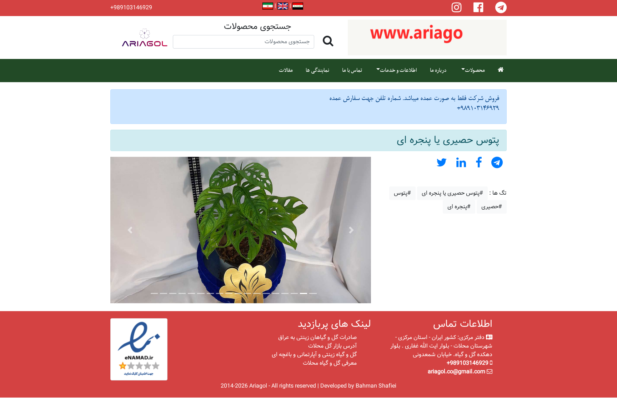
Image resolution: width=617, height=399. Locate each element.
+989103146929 (131, 8)
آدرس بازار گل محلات (332, 345)
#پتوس (402, 193)
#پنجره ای (459, 206)
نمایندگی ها (317, 70)
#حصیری (491, 206)
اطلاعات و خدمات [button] (398, 70)
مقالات (286, 70)
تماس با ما (352, 70)
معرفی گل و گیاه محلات (330, 363)
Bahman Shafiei (376, 385)
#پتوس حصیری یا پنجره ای (452, 193)
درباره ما (438, 70)
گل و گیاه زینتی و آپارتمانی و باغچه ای (314, 354)
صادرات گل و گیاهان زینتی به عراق (317, 337)
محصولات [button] (475, 70)
